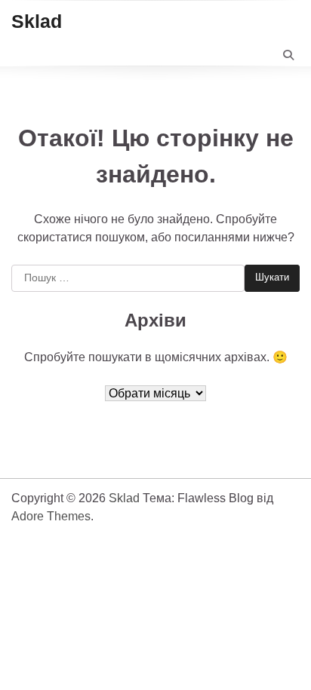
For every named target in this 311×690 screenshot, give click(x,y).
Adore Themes (51, 516)
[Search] (288, 55)
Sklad (36, 21)
